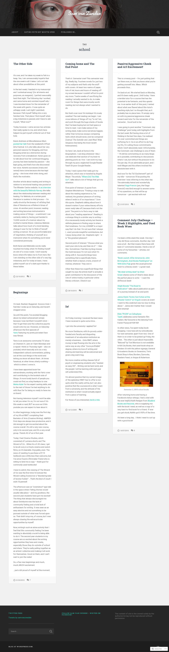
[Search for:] (31, 631)
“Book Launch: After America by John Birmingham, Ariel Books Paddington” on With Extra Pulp (134, 261)
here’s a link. (95, 400)
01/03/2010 (20, 580)
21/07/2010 (124, 204)
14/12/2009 (72, 410)
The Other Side (22, 63)
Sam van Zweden (84, 13)
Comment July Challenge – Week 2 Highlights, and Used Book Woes (136, 223)
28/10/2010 (72, 291)
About (15, 32)
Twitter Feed (15, 613)
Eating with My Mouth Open (39, 32)
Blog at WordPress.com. (21, 647)
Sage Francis (130, 185)
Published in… (68, 32)
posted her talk (19, 144)
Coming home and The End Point (79, 65)
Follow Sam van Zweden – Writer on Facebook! (81, 614)
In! (67, 306)
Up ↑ (159, 647)
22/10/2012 (20, 277)
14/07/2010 (124, 431)
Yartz (15, 333)
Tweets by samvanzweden (20, 617)
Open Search (158, 32)
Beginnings (20, 292)
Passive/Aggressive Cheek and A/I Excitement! (134, 65)
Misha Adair (18, 384)
